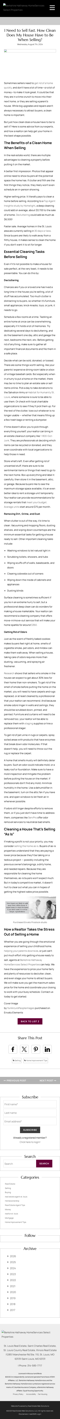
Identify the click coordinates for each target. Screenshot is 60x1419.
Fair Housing (42, 1394)
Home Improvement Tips (36, 1060)
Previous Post (16, 1080)
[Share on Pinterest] (36, 1049)
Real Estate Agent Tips (15, 1205)
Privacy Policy (18, 1394)
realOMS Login (35, 1414)
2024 (13, 1268)
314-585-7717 (34, 1365)
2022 (13, 1280)
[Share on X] (24, 1049)
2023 (13, 1274)
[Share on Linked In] (47, 1049)
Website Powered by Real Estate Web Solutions (30, 1406)
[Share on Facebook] (12, 1049)
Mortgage (9, 1218)
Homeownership (12, 1200)
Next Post (47, 1080)
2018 (12, 1304)
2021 (12, 1286)
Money (8, 1209)
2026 (13, 1256)
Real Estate (10, 1183)
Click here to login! (30, 1142)
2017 (12, 1310)
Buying (8, 1192)
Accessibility (31, 1394)
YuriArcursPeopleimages (20, 1008)
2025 (13, 1262)
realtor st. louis (11, 1213)
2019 (13, 1298)
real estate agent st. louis (16, 1196)
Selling (17, 1060)
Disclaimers (23, 1414)
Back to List (29, 1021)
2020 (13, 1292)
